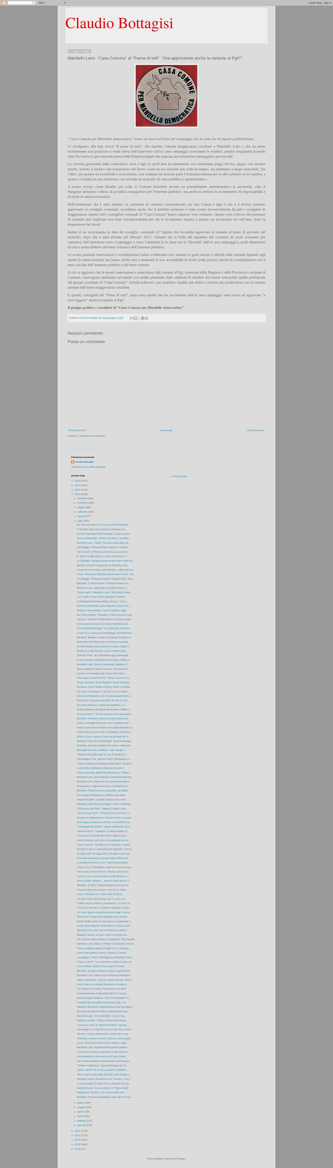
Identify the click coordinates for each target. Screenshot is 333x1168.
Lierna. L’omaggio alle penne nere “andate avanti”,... (104, 723)
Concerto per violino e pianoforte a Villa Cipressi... (103, 1052)
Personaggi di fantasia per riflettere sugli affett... (101, 795)
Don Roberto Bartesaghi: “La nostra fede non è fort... (104, 628)
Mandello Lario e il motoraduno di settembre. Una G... (105, 849)
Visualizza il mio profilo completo (88, 467)
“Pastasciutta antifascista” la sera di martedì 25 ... (102, 754)
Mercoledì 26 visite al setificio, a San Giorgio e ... (102, 750)
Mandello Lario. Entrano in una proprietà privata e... (104, 781)
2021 (78, 1135)
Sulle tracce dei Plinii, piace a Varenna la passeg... (103, 642)
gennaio (82, 1125)
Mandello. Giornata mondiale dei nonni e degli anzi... (104, 745)
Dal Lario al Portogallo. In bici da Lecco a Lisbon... (103, 691)
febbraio (82, 1120)
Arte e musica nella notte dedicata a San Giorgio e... (104, 1074)
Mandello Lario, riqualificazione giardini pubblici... (103, 1047)
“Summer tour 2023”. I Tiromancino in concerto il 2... (104, 813)
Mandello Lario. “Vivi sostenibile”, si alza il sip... (101, 1016)
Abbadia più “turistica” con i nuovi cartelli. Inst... (101, 1092)
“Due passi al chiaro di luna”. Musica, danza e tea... (103, 871)
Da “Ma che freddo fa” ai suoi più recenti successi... (103, 524)
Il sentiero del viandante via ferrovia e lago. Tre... (102, 1002)
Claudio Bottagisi (119, 22)
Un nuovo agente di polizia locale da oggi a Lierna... (104, 912)
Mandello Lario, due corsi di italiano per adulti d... (102, 930)
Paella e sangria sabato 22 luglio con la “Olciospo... (104, 948)
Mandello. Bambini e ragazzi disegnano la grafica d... (104, 637)
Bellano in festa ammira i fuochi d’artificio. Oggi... (102, 610)
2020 (78, 1140)
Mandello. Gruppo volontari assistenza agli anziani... (104, 971)
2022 (78, 1131)
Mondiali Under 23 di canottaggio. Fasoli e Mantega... (105, 741)
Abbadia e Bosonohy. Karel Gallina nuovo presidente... (105, 1007)
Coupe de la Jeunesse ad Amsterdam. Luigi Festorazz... (106, 569)
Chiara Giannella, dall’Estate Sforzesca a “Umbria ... (104, 772)
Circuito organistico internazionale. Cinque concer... (104, 533)
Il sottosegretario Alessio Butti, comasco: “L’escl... (102, 601)
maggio (81, 1107)
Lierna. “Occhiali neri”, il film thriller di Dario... (100, 894)
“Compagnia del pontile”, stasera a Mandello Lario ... (104, 826)
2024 (78, 490)
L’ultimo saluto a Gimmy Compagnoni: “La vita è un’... (104, 903)
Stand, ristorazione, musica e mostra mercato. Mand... (105, 980)
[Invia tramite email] (132, 318)
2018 (78, 1149)
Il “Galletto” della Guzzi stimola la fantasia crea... (102, 529)
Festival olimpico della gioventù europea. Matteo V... (104, 646)
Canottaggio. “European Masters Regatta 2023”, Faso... (106, 579)
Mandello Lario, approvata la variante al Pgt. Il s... (102, 588)
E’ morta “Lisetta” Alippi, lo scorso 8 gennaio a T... (102, 556)
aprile (80, 1111)
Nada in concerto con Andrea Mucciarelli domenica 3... (105, 727)
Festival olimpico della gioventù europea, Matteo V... (104, 709)
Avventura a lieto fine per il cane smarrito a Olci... (102, 651)
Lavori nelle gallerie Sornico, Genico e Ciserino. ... (103, 952)
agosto (81, 516)
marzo (80, 1116)
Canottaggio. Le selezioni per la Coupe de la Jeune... (105, 1029)
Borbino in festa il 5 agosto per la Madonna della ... (103, 565)
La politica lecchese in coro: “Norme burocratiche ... (103, 862)
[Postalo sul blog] (135, 318)
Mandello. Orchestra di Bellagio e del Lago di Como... (105, 1097)
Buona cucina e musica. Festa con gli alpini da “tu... (103, 736)
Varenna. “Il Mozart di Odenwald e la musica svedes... (105, 619)
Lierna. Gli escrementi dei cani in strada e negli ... (102, 1043)
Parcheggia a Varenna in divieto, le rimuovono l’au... (104, 822)
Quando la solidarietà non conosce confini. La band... (105, 817)
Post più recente (77, 430)
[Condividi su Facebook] (143, 318)
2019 (78, 1144)
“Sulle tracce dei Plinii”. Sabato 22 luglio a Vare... (102, 808)
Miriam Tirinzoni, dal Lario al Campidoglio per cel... (103, 840)
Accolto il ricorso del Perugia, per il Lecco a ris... (102, 899)
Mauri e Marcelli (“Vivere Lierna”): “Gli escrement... (103, 669)
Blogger (181, 1158)
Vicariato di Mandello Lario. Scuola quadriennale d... (104, 696)
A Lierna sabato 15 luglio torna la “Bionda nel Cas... (104, 1083)
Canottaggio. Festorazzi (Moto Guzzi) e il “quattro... (103, 547)
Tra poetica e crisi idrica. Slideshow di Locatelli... (102, 988)
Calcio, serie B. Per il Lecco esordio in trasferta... (102, 1070)
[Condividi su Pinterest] (146, 318)
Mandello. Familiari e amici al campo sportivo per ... (103, 718)
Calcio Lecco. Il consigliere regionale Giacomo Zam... (105, 867)
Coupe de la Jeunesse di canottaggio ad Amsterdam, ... (106, 633)
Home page (166, 430)
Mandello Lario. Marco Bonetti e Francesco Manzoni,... (105, 777)
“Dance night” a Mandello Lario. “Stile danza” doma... (104, 592)
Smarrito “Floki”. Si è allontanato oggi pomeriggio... (103, 655)
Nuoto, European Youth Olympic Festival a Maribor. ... (104, 682)
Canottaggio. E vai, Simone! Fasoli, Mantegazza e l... (104, 759)
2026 (78, 480)
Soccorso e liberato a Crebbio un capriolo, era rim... (104, 907)
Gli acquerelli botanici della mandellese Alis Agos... (103, 1011)
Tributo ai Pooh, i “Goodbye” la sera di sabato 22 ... (103, 831)
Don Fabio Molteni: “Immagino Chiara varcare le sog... (105, 615)
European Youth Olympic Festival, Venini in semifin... (104, 687)
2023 (78, 494)
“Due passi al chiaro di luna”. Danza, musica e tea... (104, 678)
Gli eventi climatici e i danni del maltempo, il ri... (101, 705)
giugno (81, 1102)
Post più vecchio (255, 430)
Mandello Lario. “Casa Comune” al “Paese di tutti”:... (104, 1088)
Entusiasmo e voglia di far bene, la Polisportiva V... (103, 786)
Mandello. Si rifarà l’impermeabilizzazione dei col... (103, 885)
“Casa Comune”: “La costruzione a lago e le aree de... (105, 962)
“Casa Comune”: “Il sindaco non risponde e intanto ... (104, 844)
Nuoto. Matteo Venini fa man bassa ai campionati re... (104, 921)
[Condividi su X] (139, 318)
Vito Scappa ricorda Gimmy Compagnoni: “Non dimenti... (106, 939)
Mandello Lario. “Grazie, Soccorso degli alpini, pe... (103, 543)
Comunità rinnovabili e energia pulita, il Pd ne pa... (103, 858)
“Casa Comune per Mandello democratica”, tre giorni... (105, 763)
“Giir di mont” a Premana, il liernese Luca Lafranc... (103, 552)
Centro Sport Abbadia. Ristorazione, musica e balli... (104, 925)
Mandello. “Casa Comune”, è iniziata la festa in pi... (103, 583)
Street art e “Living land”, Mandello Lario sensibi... (103, 916)
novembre (82, 502)
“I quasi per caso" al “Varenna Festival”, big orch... (103, 1025)
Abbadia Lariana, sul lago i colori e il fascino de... (102, 935)
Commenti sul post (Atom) (91, 436)
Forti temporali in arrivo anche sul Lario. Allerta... (102, 1056)
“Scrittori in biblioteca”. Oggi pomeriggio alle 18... (102, 1065)
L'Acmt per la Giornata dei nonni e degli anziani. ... (103, 835)
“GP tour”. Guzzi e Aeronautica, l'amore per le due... (103, 1034)
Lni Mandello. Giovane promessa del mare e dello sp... (105, 560)
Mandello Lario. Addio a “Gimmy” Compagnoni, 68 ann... (106, 943)
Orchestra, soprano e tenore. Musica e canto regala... (104, 1038)
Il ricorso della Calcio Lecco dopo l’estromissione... (103, 624)
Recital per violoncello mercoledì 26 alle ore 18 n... (103, 700)
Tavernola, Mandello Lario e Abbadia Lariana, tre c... (104, 606)
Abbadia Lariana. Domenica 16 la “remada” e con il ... (105, 1079)
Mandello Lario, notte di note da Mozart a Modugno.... (105, 975)
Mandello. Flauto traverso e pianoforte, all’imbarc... (103, 790)
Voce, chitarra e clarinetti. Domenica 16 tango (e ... (103, 984)
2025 (78, 485)
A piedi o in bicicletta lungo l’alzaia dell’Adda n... (102, 673)
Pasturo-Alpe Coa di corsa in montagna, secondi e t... (104, 732)
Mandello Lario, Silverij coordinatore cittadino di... (103, 664)
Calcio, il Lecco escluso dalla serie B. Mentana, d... (103, 876)
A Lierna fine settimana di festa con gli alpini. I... (101, 768)
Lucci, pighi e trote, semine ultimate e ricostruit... (102, 596)
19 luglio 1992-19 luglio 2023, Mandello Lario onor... (104, 853)
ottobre (81, 507)
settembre (82, 512)
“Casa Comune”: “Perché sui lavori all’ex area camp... (105, 714)
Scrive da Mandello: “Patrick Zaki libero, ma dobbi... (103, 538)
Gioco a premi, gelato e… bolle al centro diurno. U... (104, 880)
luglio (80, 521)
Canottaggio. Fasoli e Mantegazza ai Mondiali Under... (105, 957)
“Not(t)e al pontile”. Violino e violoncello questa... (102, 1020)
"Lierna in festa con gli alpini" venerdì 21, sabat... (102, 889)
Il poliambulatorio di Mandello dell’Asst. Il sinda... (102, 993)
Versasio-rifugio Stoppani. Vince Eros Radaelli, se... (104, 998)
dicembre (82, 498)
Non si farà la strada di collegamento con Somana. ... (104, 1061)
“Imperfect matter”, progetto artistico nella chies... (102, 799)
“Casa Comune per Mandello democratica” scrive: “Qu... (106, 574)
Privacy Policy (179, 476)
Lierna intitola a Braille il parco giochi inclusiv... (101, 966)
